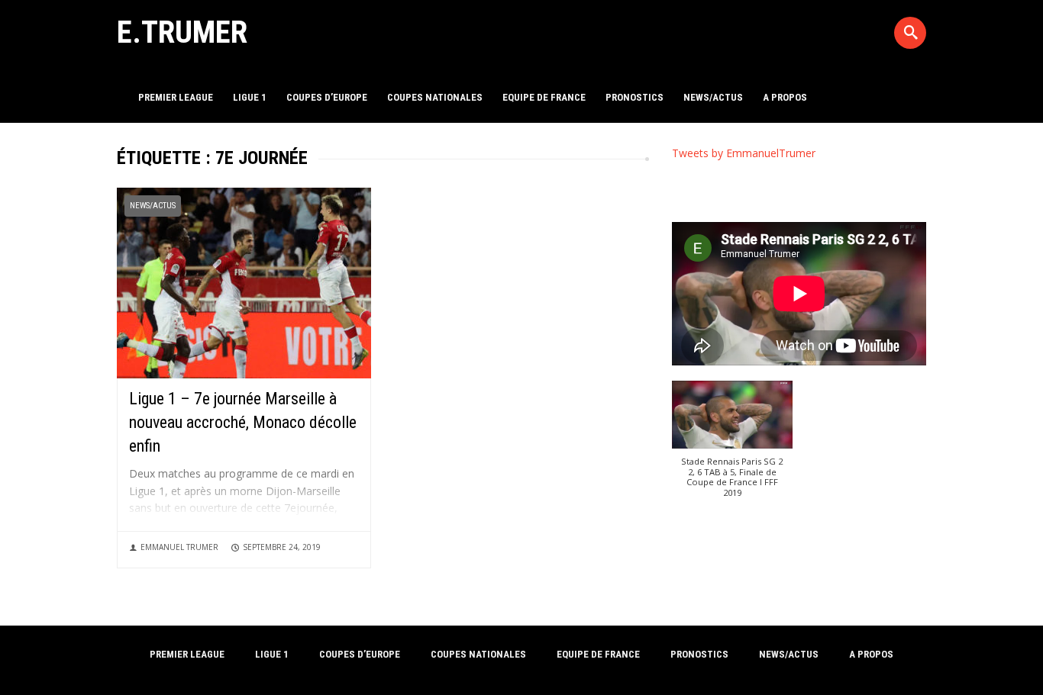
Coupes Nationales (435, 97)
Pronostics (634, 97)
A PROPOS (785, 97)
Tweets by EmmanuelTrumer (743, 153)
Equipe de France (544, 97)
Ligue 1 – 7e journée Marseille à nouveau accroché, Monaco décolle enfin (243, 422)
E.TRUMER (182, 32)
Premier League (175, 97)
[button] (732, 447)
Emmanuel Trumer (179, 547)
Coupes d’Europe (326, 97)
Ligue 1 (249, 97)
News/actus (713, 97)
